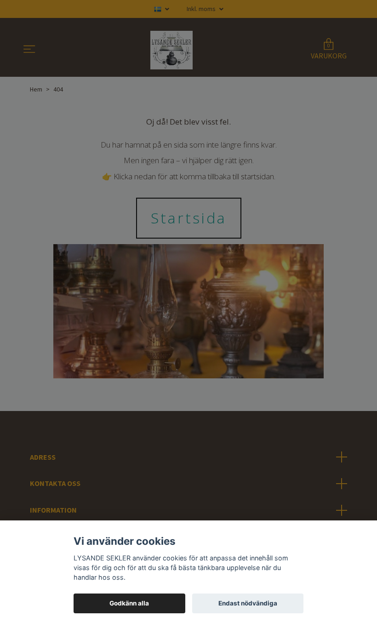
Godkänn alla (129, 603)
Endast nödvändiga (247, 603)
